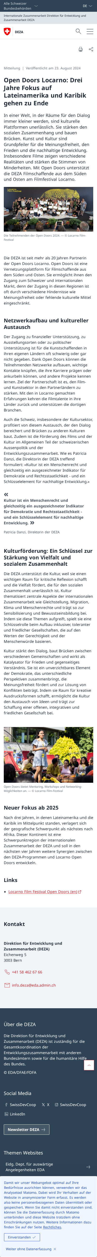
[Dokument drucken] (80, 49)
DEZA (19, 32)
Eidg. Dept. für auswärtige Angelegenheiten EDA (29, 1167)
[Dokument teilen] (91, 49)
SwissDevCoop (23, 1104)
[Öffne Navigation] (90, 31)
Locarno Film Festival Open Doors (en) (42, 891)
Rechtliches (52, 1227)
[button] (89, 1065)
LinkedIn (17, 1114)
